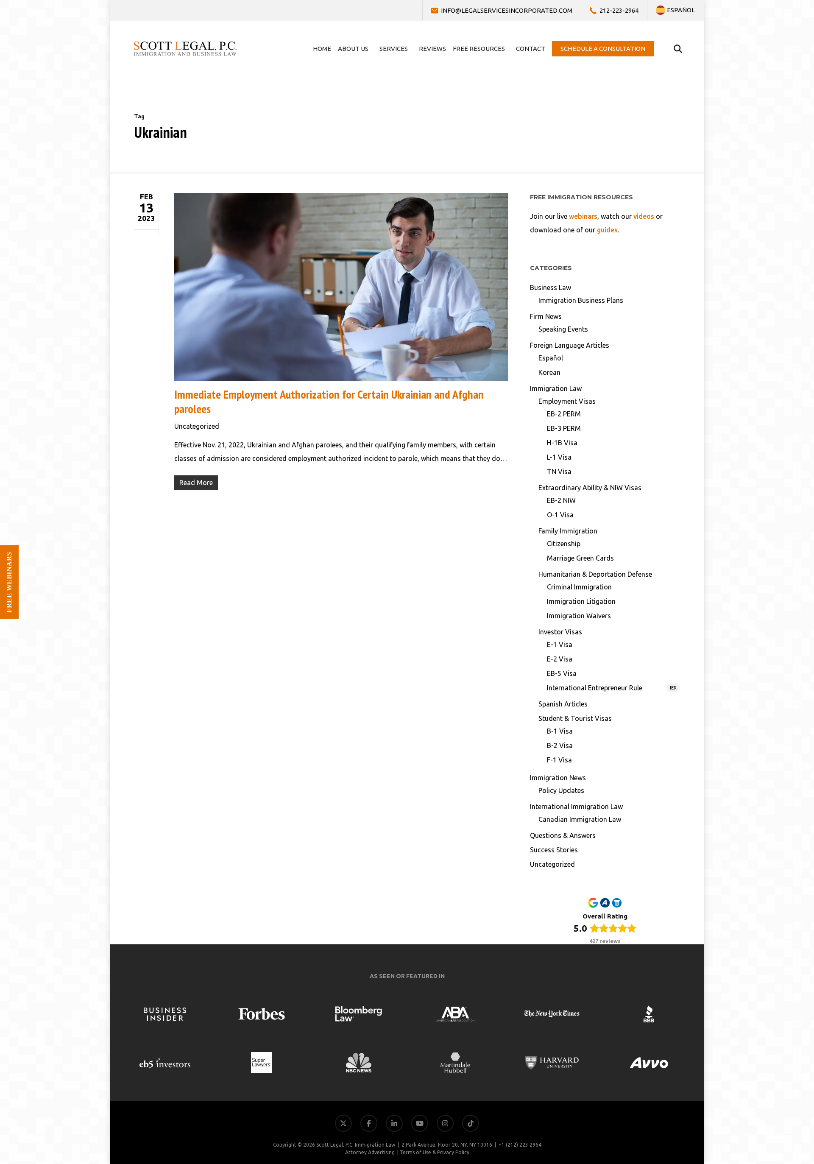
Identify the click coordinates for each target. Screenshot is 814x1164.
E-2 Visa (559, 659)
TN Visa (559, 471)
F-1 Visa (559, 760)
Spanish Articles (563, 704)
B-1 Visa (560, 731)
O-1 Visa (560, 515)
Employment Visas (567, 401)
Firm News (546, 316)
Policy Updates (561, 790)
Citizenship (563, 543)
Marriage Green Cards (580, 558)
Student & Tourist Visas (575, 718)
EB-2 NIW (561, 500)
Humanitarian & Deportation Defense (595, 574)
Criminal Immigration (579, 587)
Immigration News (558, 778)
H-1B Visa (562, 443)
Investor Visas (560, 632)
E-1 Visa (559, 644)
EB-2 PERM (564, 414)
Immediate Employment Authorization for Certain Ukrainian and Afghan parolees (329, 401)
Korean (549, 372)
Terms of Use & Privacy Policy (434, 1152)
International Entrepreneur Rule (612, 688)
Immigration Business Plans (580, 300)
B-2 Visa (560, 745)
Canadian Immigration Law (579, 819)
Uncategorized (196, 426)
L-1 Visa (559, 457)
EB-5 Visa (562, 673)
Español (550, 358)
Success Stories (554, 850)
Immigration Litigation (581, 601)
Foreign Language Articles (569, 345)
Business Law (550, 287)
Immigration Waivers (579, 616)
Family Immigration (567, 531)
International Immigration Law (576, 806)
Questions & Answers (563, 835)
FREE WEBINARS (9, 582)
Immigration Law (556, 388)
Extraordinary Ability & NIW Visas (589, 487)
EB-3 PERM (564, 428)
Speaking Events (563, 329)
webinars (583, 216)
